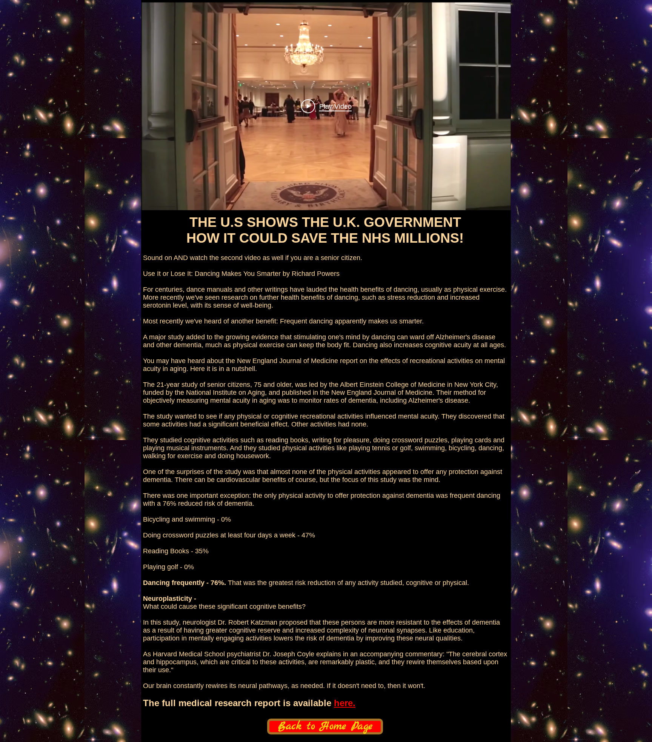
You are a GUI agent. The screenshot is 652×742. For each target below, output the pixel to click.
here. (344, 703)
